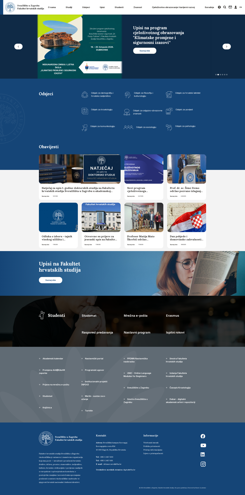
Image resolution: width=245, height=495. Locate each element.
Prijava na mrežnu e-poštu (55, 385)
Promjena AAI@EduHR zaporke (52, 372)
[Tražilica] (225, 7)
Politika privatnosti (151, 447)
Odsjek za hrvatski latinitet (187, 93)
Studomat (89, 316)
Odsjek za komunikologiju (102, 127)
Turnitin (88, 411)
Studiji (69, 7)
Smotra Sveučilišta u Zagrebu (136, 401)
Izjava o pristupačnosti (153, 454)
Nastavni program (137, 333)
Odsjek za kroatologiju (101, 110)
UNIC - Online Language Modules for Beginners (137, 375)
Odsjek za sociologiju (146, 128)
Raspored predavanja (97, 333)
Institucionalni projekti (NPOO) (94, 384)
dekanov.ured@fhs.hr (112, 465)
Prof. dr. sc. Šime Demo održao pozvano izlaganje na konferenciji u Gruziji (186, 191)
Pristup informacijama (152, 450)
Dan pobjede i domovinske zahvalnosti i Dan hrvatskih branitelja (186, 240)
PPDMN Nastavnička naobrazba (136, 361)
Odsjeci (86, 7)
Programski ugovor (94, 371)
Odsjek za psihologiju (185, 127)
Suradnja (209, 7)
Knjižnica (47, 408)
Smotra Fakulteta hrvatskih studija (176, 361)
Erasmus (172, 316)
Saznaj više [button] (145, 65)
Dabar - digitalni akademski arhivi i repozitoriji (180, 401)
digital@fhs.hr (129, 470)
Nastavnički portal (93, 359)
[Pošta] (230, 7)
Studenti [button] (119, 7)
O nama (52, 7)
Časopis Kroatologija (180, 388)
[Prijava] (236, 7)
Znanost (137, 7)
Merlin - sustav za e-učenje (93, 398)
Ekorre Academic (200, 488)
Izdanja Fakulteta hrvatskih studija (176, 375)
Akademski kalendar (52, 359)
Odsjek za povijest (184, 110)
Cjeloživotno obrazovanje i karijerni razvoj (173, 7)
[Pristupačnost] (219, 7)
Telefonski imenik (150, 443)
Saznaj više (45, 197)
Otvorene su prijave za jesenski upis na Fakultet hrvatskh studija (100, 240)
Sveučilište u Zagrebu (138, 388)
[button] (18, 47)
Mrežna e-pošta (136, 316)
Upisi (102, 7)
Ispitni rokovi (175, 333)
